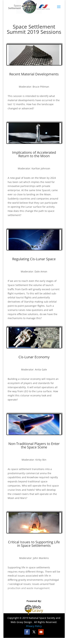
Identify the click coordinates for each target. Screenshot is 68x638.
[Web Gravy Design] (34, 609)
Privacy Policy (34, 626)
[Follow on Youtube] (41, 632)
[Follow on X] (34, 632)
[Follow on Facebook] (27, 632)
